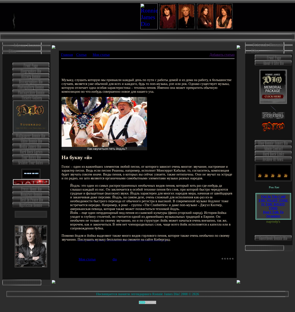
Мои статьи (101, 54)
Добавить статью (222, 54)
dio (115, 259)
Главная (67, 54)
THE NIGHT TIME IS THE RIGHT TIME (273, 204)
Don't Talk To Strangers (273, 214)
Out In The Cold (273, 196)
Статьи (81, 54)
